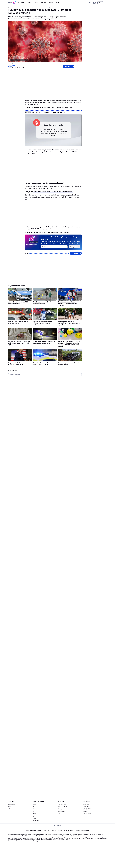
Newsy (59, 803)
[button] (94, 3)
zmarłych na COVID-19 (45, 188)
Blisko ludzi (21, 2)
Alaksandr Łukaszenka (87, 809)
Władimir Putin (86, 806)
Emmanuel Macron (87, 808)
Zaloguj (100, 2)
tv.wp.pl (9, 806)
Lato (59, 813)
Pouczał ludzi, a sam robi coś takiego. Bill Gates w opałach (51, 232)
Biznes (58, 2)
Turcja (34, 806)
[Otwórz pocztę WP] (89, 2)
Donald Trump (86, 804)
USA (34, 815)
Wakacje (59, 815)
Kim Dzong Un (86, 803)
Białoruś (34, 818)
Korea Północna (36, 803)
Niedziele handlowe (62, 804)
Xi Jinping (85, 811)
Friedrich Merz (86, 815)
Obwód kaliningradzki (62, 806)
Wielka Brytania (36, 820)
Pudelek (9, 808)
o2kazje (30, 2)
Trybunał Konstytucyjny (63, 809)
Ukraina (34, 804)
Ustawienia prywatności (82, 830)
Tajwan (34, 813)
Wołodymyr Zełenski (87, 813)
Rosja (34, 808)
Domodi (9, 803)
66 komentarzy (69, 66)
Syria (34, 811)
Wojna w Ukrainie (61, 811)
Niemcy (34, 816)
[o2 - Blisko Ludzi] (15, 2)
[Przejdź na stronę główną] (10, 3)
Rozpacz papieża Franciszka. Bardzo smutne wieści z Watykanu (53, 107)
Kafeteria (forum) (11, 804)
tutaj (37, 840)
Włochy (34, 809)
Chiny (59, 808)
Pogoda (51, 2)
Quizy (36, 2)
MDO (13, 66)
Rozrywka (43, 2)
